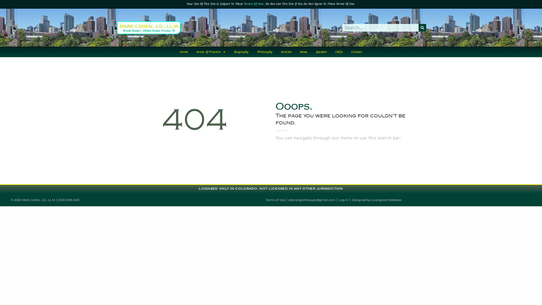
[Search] (422, 28)
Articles (286, 52)
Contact (356, 52)
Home (184, 52)
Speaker (321, 52)
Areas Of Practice (208, 52)
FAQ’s (339, 52)
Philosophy (265, 52)
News (303, 52)
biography (241, 52)
